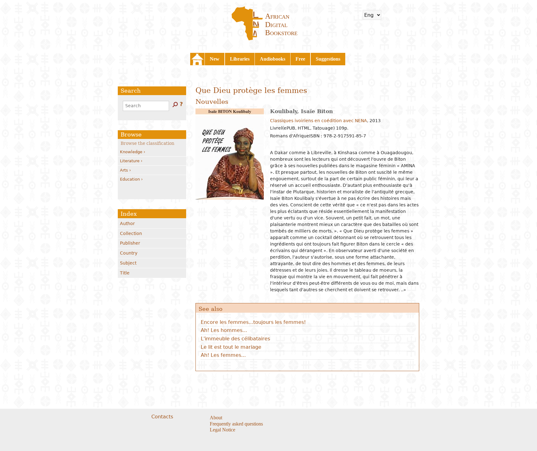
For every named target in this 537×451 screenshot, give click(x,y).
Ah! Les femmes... (223, 355)
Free (300, 59)
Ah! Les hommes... (224, 330)
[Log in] (406, 15)
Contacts (162, 417)
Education (130, 179)
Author (127, 223)
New (214, 59)
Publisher (130, 243)
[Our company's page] (316, 418)
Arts (124, 170)
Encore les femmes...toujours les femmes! (253, 322)
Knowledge (131, 152)
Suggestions (328, 59)
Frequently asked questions (236, 423)
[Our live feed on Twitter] (308, 418)
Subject (128, 262)
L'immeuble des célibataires (235, 339)
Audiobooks (272, 59)
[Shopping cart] (390, 15)
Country (128, 253)
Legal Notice (222, 429)
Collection (131, 233)
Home (197, 59)
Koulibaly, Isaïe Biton (301, 111)
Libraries (240, 59)
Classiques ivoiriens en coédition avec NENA (318, 120)
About (216, 417)
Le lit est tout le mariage (231, 347)
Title (125, 272)
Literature (130, 161)
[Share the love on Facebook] (300, 418)
